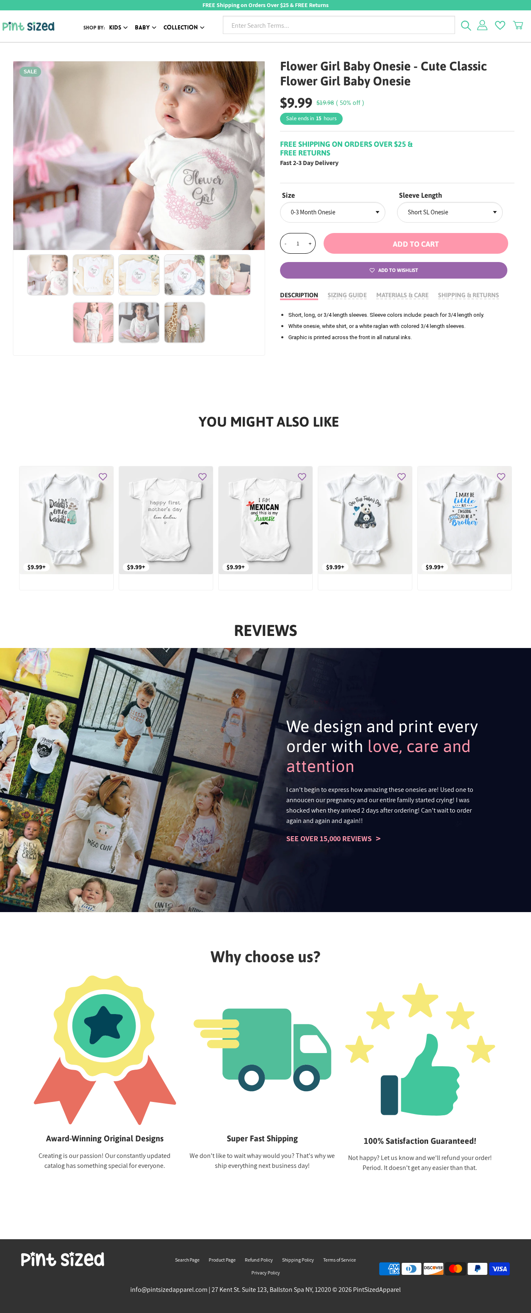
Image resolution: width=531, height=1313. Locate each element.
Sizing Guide (347, 295)
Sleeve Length (420, 195)
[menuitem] (120, 28)
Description (299, 295)
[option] (139, 155)
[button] (416, 243)
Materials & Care (402, 295)
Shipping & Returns (468, 295)
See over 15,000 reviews (329, 838)
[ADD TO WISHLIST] (103, 476)
